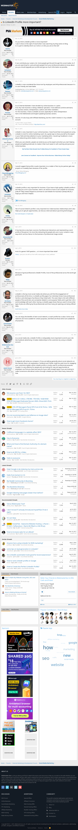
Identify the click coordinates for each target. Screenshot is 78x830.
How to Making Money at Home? (16, 592)
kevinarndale (72, 562)
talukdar (8, 194)
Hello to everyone (13, 458)
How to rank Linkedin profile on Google (21, 561)
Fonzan (7, 113)
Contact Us (52, 813)
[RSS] (50, 828)
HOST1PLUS (8, 368)
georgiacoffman (72, 470)
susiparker (9, 557)
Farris (8, 483)
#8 (75, 205)
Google (23, 494)
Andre (4, 25)
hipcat (74, 482)
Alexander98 (7, 237)
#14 (75, 335)
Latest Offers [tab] (5, 609)
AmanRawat (10, 551)
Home (4, 12)
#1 (75, 38)
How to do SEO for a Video (16, 452)
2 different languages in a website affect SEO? (24, 432)
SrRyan (8, 423)
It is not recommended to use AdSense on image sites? (27, 415)
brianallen (9, 494)
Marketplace (52, 816)
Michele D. (73, 519)
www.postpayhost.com (44, 91)
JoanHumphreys (11, 395)
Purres (8, 562)
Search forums (12, 15)
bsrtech (9, 477)
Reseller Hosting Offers (30, 810)
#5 (75, 129)
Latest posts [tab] (5, 574)
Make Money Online (10, 596)
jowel (74, 505)
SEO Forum (4, 798)
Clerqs (17, 254)
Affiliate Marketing (6, 810)
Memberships (31, 12)
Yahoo (24, 506)
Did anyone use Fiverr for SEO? (18, 393)
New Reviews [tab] (15, 609)
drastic (7, 258)
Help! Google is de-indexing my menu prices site (25, 469)
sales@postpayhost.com (27, 91)
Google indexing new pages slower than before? (25, 493)
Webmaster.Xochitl (7, 346)
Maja (7, 280)
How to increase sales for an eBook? (20, 532)
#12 (75, 291)
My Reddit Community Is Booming (20, 481)
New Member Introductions (27, 440)
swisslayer (73, 544)
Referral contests (46, 574)
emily (8, 216)
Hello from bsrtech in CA (16, 475)
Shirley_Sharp (10, 506)
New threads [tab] (14, 574)
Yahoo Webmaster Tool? (16, 504)
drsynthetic (10, 514)
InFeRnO (8, 70)
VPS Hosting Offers (23, 411)
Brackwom (73, 556)
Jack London (73, 511)
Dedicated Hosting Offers (24, 403)
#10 (75, 248)
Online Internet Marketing (30, 534)
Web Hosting (5, 812)
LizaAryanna (10, 417)
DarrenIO (73, 394)
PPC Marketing (5, 807)
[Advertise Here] (31, 739)
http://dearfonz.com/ (39, 124)
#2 (75, 60)
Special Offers (52, 12)
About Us (51, 805)
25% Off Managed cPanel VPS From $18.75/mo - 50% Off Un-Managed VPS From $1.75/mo (29, 408)
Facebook (21, 423)
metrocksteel (72, 476)
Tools (43, 604)
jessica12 (73, 422)
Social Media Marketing (30, 483)
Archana (8, 301)
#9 (75, 227)
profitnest (9, 545)
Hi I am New (11, 518)
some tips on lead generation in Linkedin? (22, 549)
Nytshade (73, 445)
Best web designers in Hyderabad (24, 214)
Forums (11, 12)
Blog (50, 807)
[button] (25, 12)
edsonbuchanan (7, 140)
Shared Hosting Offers (27, 528)
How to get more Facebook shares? (20, 421)
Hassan (7, 91)
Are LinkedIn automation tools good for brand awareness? (29, 555)
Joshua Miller (72, 550)
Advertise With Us (54, 810)
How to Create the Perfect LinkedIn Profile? (23, 566)
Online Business (5, 801)
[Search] (75, 12)
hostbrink (9, 440)
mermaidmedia (11, 534)
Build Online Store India (21, 309)
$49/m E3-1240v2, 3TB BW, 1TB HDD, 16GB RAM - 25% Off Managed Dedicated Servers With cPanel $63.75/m (29, 400)
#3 (75, 81)
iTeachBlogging (7, 173)
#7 (75, 184)
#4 (75, 102)
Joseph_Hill (73, 533)
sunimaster (8, 324)
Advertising (42, 12)
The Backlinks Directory (15, 487)
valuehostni (10, 520)
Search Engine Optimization (31, 395)
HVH (8, 403)
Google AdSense (26, 417)
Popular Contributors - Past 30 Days (54, 610)
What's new (20, 12)
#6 (75, 163)
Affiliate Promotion (29, 801)
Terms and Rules (31, 828)
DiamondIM (10, 568)
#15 (75, 358)
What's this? (72, 604)
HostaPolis (9, 528)
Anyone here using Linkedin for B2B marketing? (25, 543)
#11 (75, 269)
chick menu (10, 471)
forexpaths (73, 494)
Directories (27, 489)
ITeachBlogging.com (20, 173)
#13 (75, 313)
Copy (42, 600)
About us (40, 828)
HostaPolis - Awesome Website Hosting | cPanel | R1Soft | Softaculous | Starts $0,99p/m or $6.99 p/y (28, 525)
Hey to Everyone (13, 438)
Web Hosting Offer (29, 804)
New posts (4, 15)
